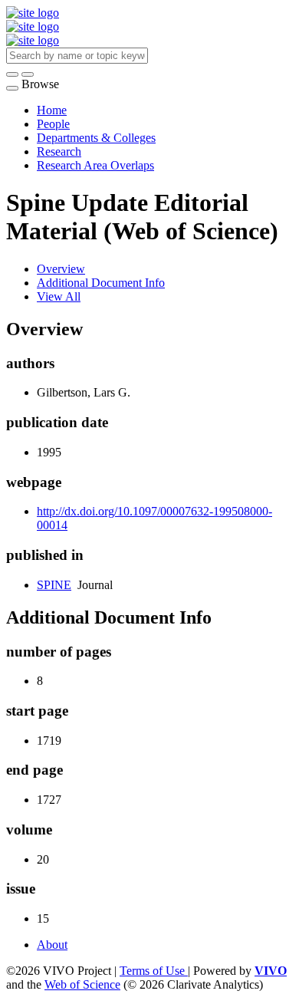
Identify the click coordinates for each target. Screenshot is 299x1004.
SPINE (54, 584)
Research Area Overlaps (95, 165)
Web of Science (82, 984)
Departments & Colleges (96, 137)
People (53, 123)
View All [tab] (58, 296)
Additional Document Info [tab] (101, 282)
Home (52, 110)
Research (59, 151)
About (52, 944)
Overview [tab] (61, 268)
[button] (12, 74)
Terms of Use (154, 970)
